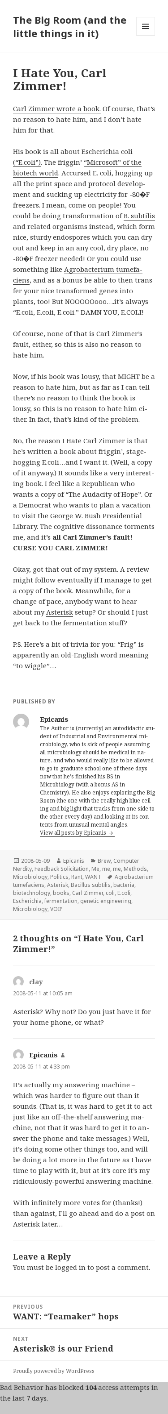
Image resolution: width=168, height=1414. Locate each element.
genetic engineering (105, 901)
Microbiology (30, 877)
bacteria (123, 885)
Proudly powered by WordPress (54, 1371)
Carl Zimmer (87, 893)
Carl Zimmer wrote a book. (57, 108)
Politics (59, 877)
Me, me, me (106, 869)
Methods (135, 869)
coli (110, 893)
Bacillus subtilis (91, 885)
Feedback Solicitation (61, 869)
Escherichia (27, 901)
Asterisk (59, 611)
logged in (70, 1267)
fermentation (61, 901)
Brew (104, 861)
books (61, 893)
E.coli (123, 893)
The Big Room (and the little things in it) (69, 26)
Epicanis (73, 861)
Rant (76, 877)
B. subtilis (139, 215)
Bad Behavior (21, 1387)
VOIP (56, 909)
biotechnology (31, 893)
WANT (93, 877)
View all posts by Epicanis (74, 832)
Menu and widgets (146, 35)
